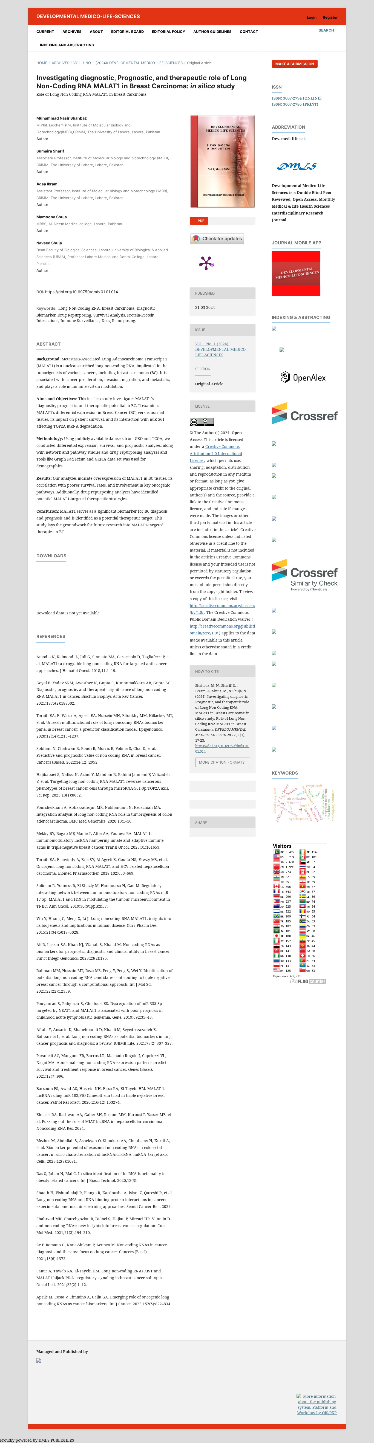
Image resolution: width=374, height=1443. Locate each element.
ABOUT (96, 31)
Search (326, 30)
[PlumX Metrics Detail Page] (206, 262)
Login (312, 17)
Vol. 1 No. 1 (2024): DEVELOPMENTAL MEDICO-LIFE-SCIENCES (128, 63)
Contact (249, 31)
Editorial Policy (168, 31)
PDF (201, 221)
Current (45, 31)
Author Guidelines (212, 31)
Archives (72, 31)
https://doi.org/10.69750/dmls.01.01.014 (81, 291)
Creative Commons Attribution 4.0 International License (216, 453)
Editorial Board (127, 31)
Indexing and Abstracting (67, 45)
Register (330, 17)
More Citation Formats (221, 762)
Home (41, 63)
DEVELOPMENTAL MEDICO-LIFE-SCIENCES (88, 16)
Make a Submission (294, 64)
